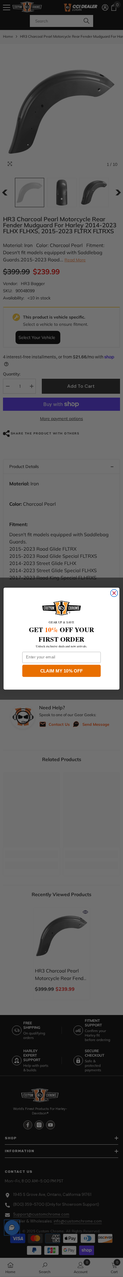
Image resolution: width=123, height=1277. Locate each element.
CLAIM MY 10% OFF (61, 670)
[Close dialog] (114, 592)
